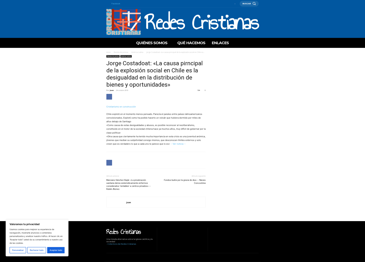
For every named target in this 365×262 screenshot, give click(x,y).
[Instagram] (111, 248)
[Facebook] (107, 3)
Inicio (108, 52)
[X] (119, 248)
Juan (112, 90)
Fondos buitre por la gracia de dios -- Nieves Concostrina (185, 181)
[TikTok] (115, 248)
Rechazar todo (36, 250)
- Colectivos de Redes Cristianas (121, 244)
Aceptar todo (56, 250)
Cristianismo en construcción (121, 106)
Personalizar (18, 250)
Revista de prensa (121, 52)
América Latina (137, 52)
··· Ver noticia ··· (178, 143)
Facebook (115, 3)
